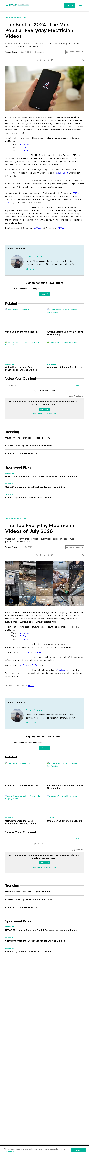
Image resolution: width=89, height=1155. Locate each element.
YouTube (24, 150)
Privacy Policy (10, 1151)
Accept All (78, 1150)
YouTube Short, (61, 173)
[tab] (11, 385)
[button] (6, 5)
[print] (83, 60)
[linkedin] (41, 60)
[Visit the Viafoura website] (78, 396)
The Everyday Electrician (15, 18)
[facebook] (37, 60)
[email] (52, 60)
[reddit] (48, 60)
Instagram (24, 144)
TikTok (23, 147)
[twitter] (44, 60)
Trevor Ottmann (12, 52)
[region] (44, 390)
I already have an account (44, 413)
